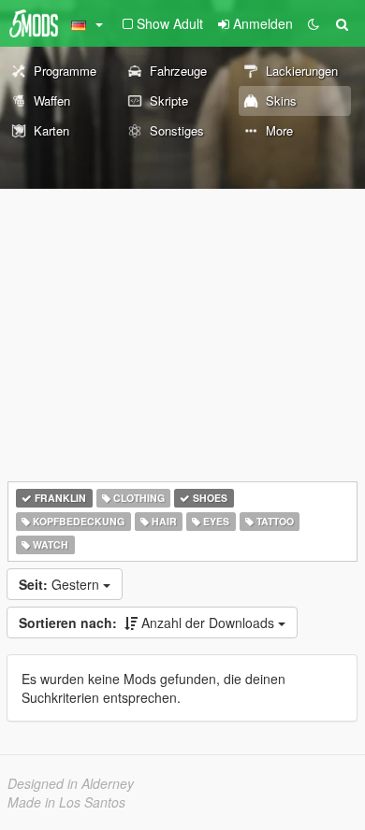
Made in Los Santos (66, 802)
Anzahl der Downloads (148, 622)
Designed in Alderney (70, 783)
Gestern (61, 584)
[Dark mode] (313, 23)
